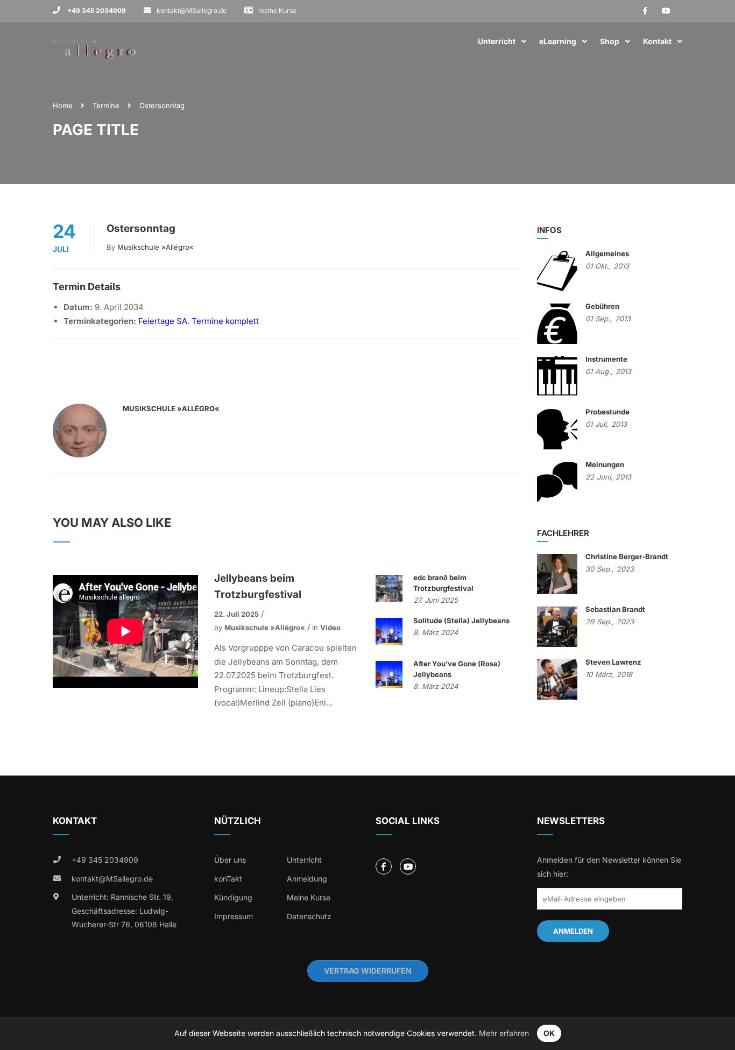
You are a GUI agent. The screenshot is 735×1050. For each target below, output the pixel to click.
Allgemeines (607, 253)
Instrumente (606, 359)
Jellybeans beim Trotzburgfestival (257, 586)
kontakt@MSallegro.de (192, 10)
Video (330, 627)
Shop (609, 41)
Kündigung (233, 897)
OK (549, 1033)
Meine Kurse (308, 897)
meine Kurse (277, 10)
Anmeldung (307, 878)
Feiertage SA (162, 321)
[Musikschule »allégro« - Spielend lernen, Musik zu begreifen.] (94, 41)
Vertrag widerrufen (368, 970)
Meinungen (604, 464)
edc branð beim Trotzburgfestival (443, 583)
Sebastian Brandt (615, 609)
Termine (106, 105)
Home (63, 105)
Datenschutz (309, 916)
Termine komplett (225, 321)
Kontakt (657, 41)
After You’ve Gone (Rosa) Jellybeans (456, 669)
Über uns (230, 859)
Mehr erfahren (504, 1033)
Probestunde (607, 411)
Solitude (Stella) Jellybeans (461, 620)
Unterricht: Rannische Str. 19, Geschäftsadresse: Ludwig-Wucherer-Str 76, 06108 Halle (124, 910)
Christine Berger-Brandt (626, 556)
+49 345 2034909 (96, 10)
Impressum (233, 916)
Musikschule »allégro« (155, 247)
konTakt (228, 878)
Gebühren (602, 306)
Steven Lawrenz (613, 662)
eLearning (557, 41)
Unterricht (496, 41)
